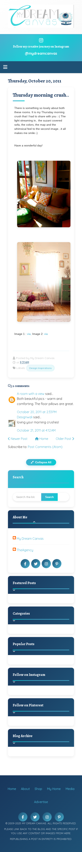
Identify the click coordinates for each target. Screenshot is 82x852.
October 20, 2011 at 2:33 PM (37, 412)
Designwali (24, 417)
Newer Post (18, 439)
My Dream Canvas (30, 539)
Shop (38, 789)
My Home (54, 789)
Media (69, 789)
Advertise (41, 802)
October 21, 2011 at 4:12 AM (36, 430)
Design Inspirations (40, 368)
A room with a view (30, 394)
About (25, 789)
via (46, 333)
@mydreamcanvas (41, 53)
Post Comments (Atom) (45, 447)
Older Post (64, 439)
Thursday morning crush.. (41, 95)
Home (43, 439)
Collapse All (42, 462)
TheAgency (25, 550)
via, (29, 333)
